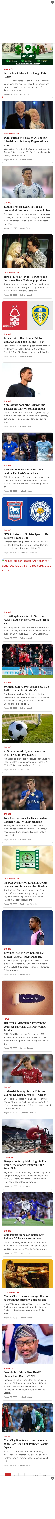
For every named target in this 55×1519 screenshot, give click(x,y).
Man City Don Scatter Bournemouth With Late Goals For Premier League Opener (26, 1443)
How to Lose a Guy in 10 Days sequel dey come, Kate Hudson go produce (26, 278)
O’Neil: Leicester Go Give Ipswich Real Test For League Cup (27, 536)
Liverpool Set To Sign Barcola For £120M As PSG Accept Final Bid (24, 954)
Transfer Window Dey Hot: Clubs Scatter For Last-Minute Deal (23, 471)
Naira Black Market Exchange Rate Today (25, 75)
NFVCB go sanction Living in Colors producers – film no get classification (25, 884)
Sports (7, 203)
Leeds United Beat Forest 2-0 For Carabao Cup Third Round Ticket (24, 340)
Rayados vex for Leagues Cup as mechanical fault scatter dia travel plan (27, 208)
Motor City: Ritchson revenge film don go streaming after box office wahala (26, 1298)
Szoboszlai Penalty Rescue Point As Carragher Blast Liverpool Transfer (25, 1093)
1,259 (35, 1475)
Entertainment (11, 134)
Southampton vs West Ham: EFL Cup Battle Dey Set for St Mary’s (26, 688)
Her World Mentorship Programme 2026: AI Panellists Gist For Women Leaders (25, 1026)
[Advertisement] (27, 21)
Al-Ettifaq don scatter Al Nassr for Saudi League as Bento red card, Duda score (27, 619)
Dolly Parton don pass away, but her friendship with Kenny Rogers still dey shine (26, 141)
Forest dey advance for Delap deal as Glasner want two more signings (25, 820)
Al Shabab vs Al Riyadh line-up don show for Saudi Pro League (25, 753)
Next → (45, 1475)
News (6, 1019)
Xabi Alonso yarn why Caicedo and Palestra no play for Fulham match (24, 406)
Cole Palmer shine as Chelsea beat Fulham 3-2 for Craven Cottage (24, 1236)
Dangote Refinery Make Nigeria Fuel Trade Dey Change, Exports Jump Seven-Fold (25, 1164)
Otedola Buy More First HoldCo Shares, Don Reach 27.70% (23, 1374)
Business (8, 69)
